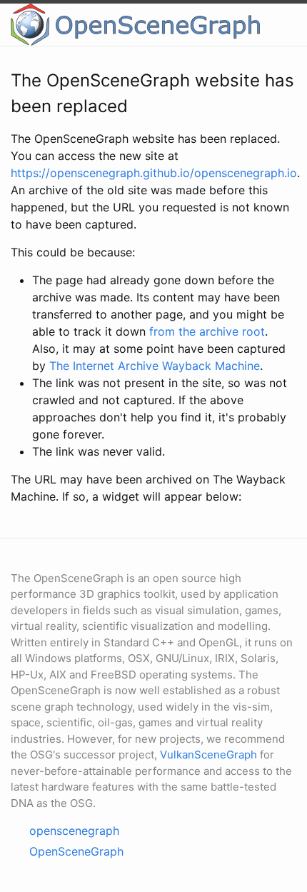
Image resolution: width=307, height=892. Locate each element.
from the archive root (207, 331)
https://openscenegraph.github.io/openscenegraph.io (154, 173)
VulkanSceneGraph (208, 754)
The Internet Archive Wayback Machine (154, 366)
